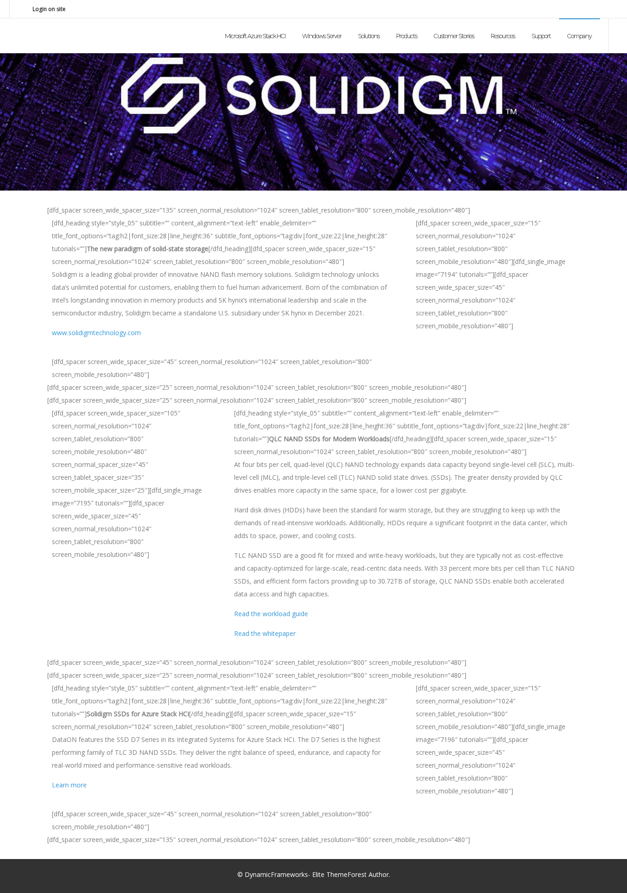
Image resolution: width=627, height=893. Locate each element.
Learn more (69, 785)
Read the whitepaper (265, 633)
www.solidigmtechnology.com (96, 332)
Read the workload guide (271, 613)
